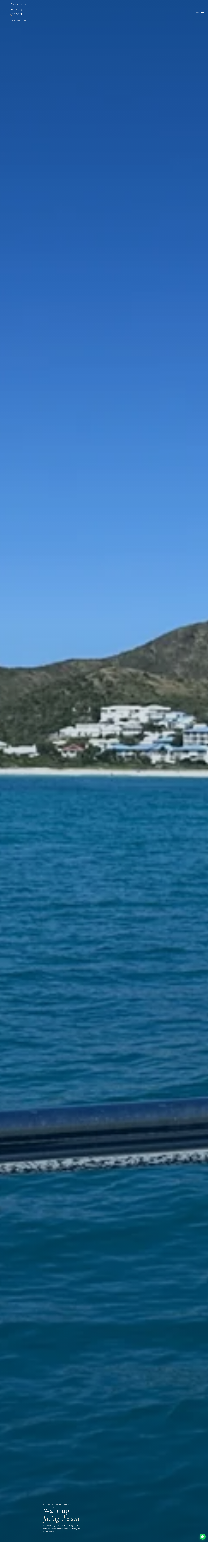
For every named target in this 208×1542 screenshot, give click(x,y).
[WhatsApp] (203, 1537)
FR (197, 13)
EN (202, 13)
